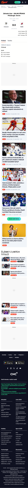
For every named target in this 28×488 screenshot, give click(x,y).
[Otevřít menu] (25, 2)
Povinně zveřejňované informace (17, 484)
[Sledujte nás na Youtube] (20, 368)
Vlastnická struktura (18, 480)
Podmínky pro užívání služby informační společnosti (13, 477)
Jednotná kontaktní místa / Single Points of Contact (13, 482)
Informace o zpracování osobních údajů (12, 479)
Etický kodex (7, 484)
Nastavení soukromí (9, 480)
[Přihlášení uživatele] (22, 2)
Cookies (22, 479)
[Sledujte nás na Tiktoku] (17, 368)
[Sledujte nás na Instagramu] (11, 368)
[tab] (3, 40)
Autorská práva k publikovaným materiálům (13, 475)
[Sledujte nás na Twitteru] (14, 368)
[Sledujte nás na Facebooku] (8, 368)
